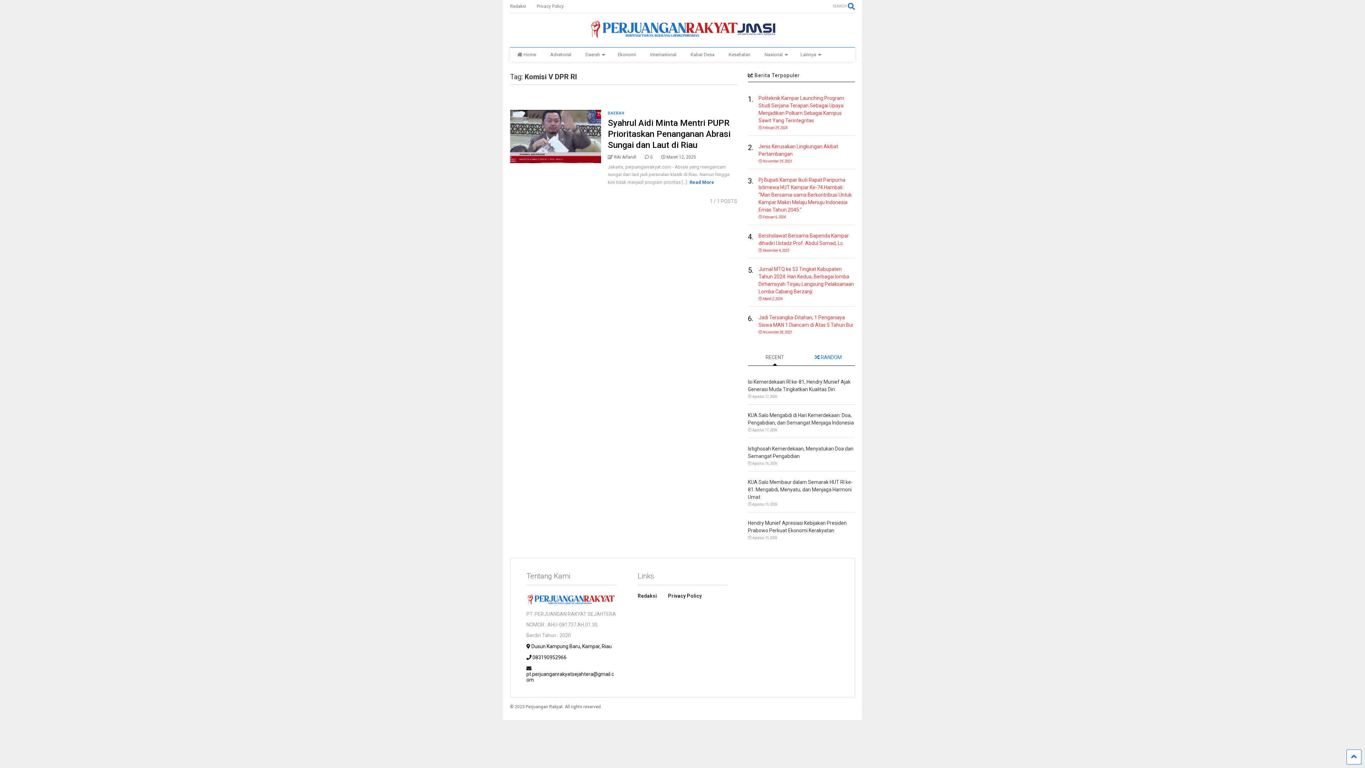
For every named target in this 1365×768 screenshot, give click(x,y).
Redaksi (518, 6)
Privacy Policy (550, 6)
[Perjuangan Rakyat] (682, 35)
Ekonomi (627, 54)
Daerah (592, 54)
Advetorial (560, 54)
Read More (702, 182)
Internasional (663, 54)
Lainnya (808, 54)
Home (530, 54)
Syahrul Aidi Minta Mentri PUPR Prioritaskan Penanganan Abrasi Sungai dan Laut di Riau (669, 134)
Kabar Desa (702, 54)
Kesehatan (739, 54)
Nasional (774, 54)
